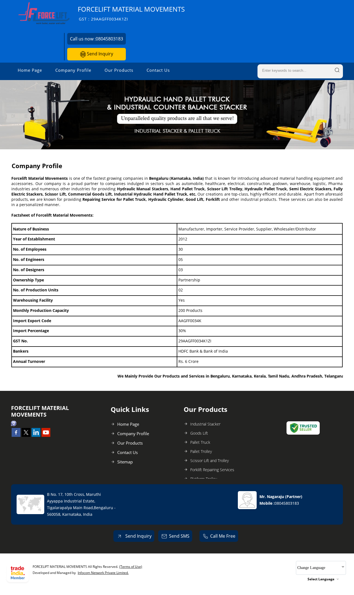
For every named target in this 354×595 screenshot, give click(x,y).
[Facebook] (16, 435)
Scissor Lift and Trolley (209, 460)
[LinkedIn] (36, 435)
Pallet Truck (200, 442)
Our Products (119, 70)
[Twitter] (26, 435)
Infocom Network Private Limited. (103, 572)
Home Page (30, 70)
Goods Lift (199, 433)
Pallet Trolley (201, 451)
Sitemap (125, 462)
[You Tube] (45, 435)
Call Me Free (222, 536)
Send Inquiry (99, 54)
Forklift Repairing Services (212, 469)
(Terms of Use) (130, 566)
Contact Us (158, 70)
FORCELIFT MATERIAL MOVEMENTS (131, 13)
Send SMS (179, 536)
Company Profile (73, 70)
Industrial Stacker (205, 424)
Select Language (321, 579)
